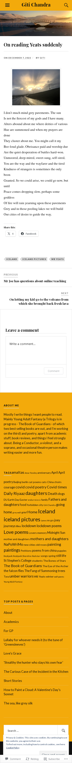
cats (44, 482)
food (23, 505)
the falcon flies (14, 571)
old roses (41, 544)
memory (42, 532)
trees (61, 571)
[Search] (62, 5)
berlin (25, 482)
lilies (18, 526)
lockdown (29, 526)
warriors (27, 576)
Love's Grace (12, 653)
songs (44, 555)
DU (5, 499)
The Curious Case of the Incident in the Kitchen (36, 672)
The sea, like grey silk (18, 703)
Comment (53, 370)
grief (24, 512)
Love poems (16, 532)
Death (52, 494)
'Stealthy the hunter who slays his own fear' (33, 662)
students (37, 560)
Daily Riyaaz (14, 493)
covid (20, 487)
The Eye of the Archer (55, 566)
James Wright (47, 520)
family (44, 499)
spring (52, 555)
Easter (23, 499)
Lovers (33, 532)
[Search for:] (36, 731)
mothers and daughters (49, 538)
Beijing (17, 482)
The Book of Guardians (23, 565)
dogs (61, 494)
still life (61, 556)
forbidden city (35, 504)
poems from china (44, 550)
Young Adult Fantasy (13, 581)
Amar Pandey (31, 473)
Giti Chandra (36, 4)
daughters (36, 493)
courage (9, 487)
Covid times (57, 487)
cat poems (35, 482)
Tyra (6, 576)
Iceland (11, 259)
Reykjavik (8, 556)
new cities (29, 544)
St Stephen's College (17, 560)
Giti (42, 57)
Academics (11, 622)
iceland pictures (34, 259)
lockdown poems (49, 526)
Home (32, 512)
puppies (61, 550)
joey (57, 520)
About (8, 613)
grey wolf (17, 512)
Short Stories (13, 681)
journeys (10, 526)
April (54, 472)
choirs (57, 482)
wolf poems (59, 576)
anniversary (44, 472)
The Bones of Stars (54, 560)
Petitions (26, 550)
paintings (12, 550)
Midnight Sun (56, 533)
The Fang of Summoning (40, 571)
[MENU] (7, 5)
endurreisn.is (34, 500)
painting (54, 544)
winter (50, 576)
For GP (8, 631)
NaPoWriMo (13, 544)
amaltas (17, 472)
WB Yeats (57, 259)
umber (14, 576)
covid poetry (35, 487)
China (50, 482)
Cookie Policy (12, 747)
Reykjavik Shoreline (22, 556)
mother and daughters (17, 539)
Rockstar (36, 556)
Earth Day (13, 499)
